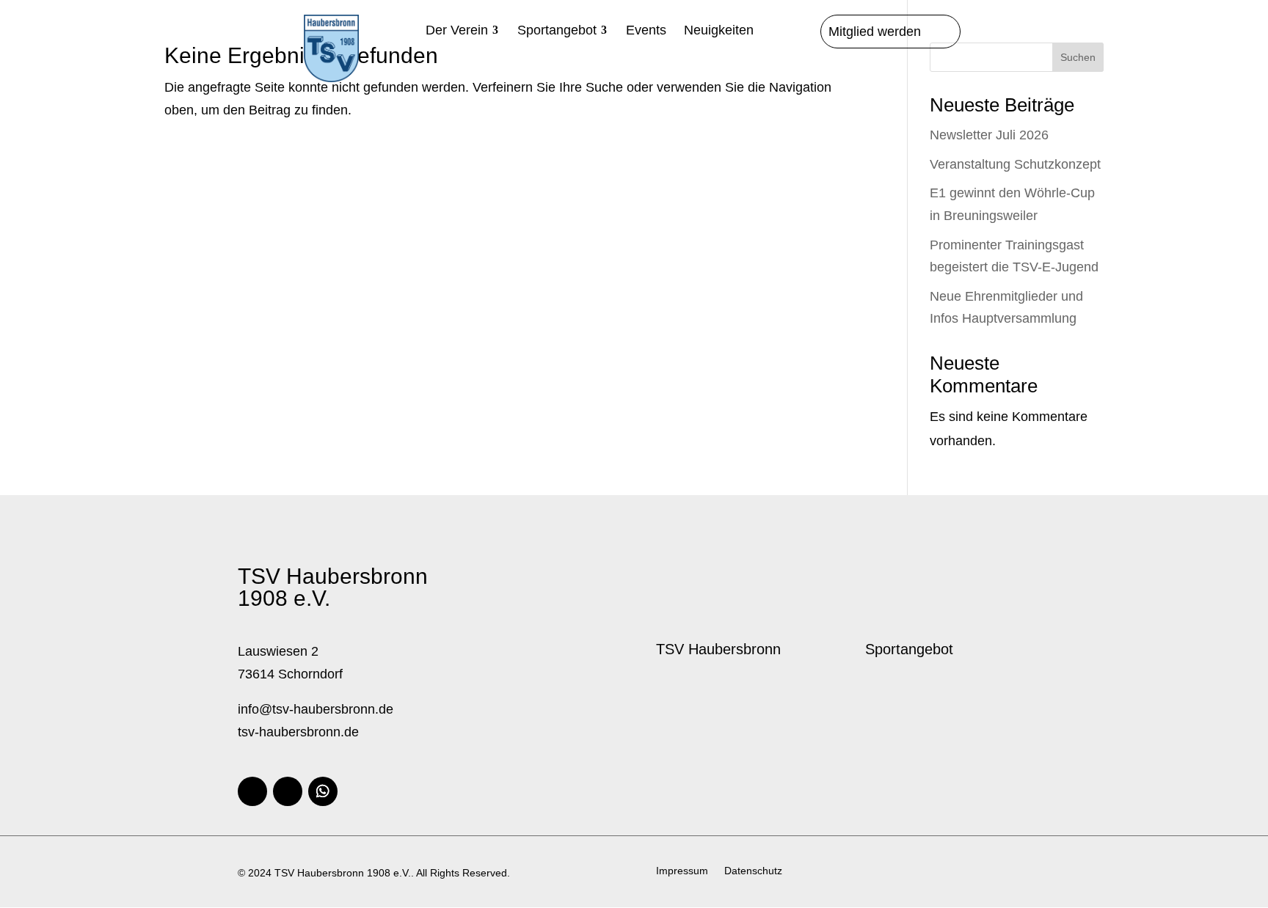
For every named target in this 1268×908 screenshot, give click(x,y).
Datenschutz (753, 870)
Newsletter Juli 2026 (989, 135)
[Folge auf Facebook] (252, 791)
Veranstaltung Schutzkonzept (1015, 164)
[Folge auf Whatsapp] (323, 791)
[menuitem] (463, 30)
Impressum (682, 870)
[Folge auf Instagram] (287, 791)
